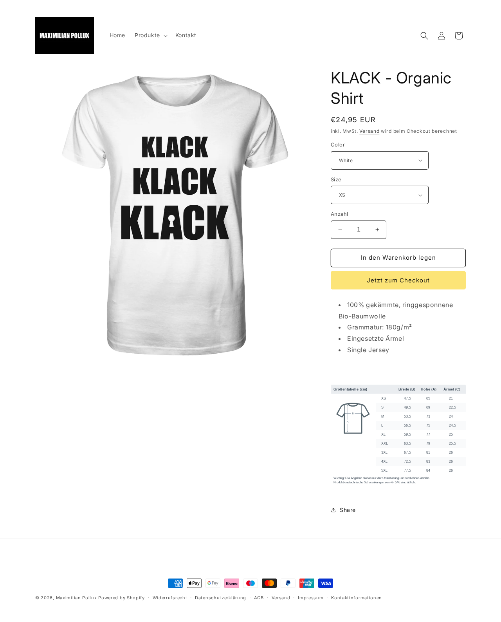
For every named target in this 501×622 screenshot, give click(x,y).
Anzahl (339, 214)
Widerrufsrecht (170, 597)
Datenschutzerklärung (220, 597)
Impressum (310, 597)
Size (336, 179)
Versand (369, 131)
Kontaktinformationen (356, 597)
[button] (150, 35)
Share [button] (348, 509)
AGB (259, 597)
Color (338, 144)
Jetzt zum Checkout (398, 280)
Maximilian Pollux (76, 597)
